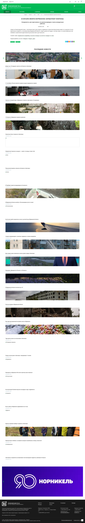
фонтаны (12, 41)
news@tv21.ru (76, 512)
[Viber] (72, 41)
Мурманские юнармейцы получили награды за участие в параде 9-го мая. (36, 35)
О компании (37, 11)
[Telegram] (70, 41)
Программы (22, 11)
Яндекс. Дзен (32, 38)
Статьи (79, 11)
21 (41, 14)
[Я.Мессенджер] (65, 41)
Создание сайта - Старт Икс (78, 520)
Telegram (25, 38)
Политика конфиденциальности (66, 520)
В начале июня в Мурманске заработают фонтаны (52, 14)
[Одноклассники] (69, 41)
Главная (25, 14)
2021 (35, 14)
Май (38, 14)
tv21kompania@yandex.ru (65, 512)
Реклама (66, 11)
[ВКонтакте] (67, 41)
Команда (52, 11)
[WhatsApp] (74, 41)
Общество (18, 41)
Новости (7, 11)
